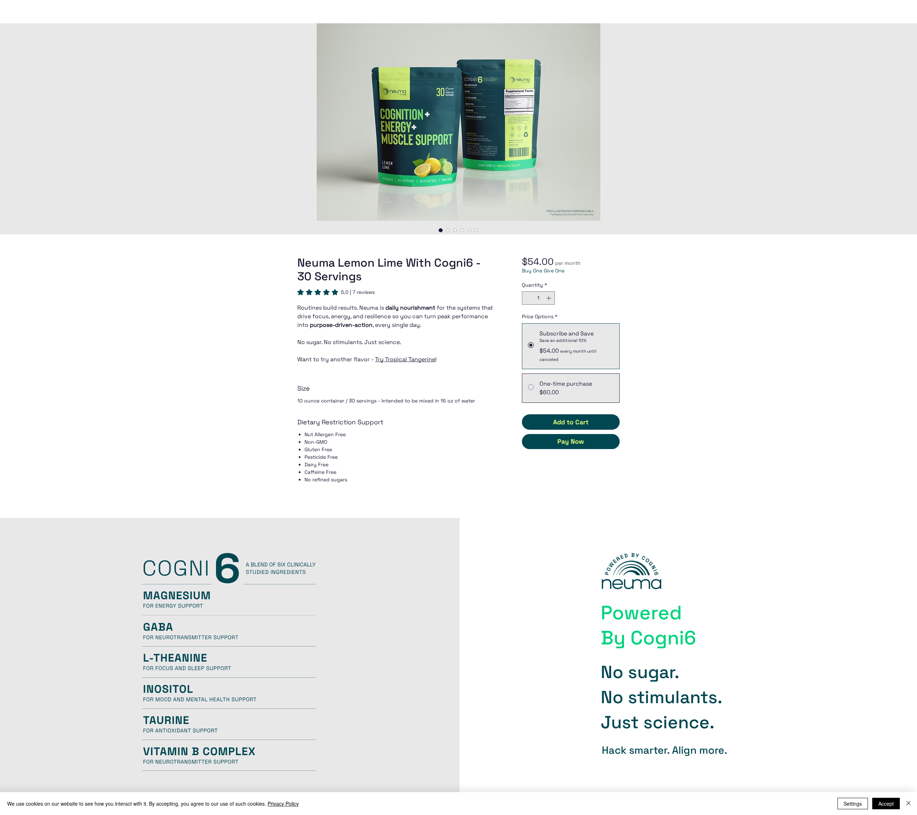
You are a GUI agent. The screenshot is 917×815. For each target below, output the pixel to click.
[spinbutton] (538, 298)
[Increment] (549, 298)
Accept (886, 803)
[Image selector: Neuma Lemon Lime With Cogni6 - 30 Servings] (440, 230)
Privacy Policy (283, 803)
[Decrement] (527, 298)
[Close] (908, 803)
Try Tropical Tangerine (405, 359)
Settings (853, 803)
